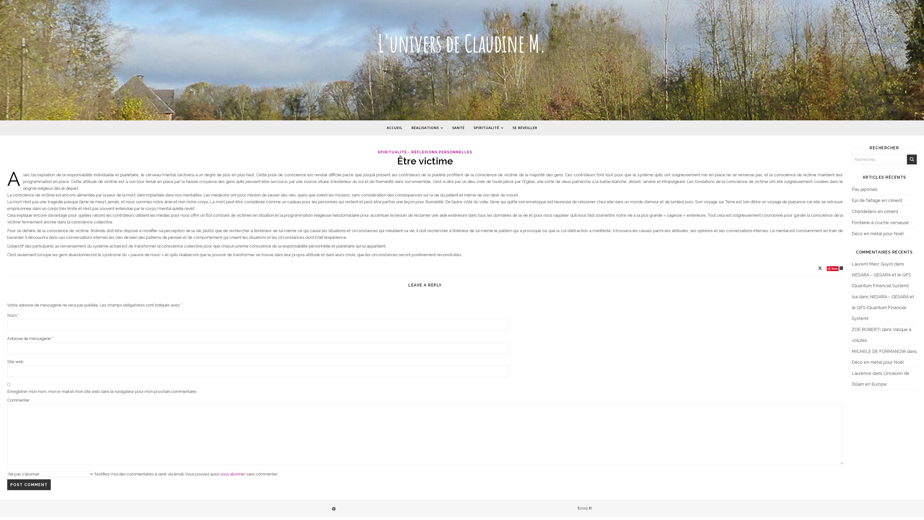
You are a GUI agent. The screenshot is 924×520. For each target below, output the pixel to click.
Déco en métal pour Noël (878, 233)
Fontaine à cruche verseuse (880, 222)
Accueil (395, 127)
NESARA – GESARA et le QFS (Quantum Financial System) (883, 307)
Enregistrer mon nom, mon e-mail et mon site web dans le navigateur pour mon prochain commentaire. (102, 391)
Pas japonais (865, 189)
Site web (15, 361)
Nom (13, 315)
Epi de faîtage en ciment (877, 200)
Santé (458, 127)
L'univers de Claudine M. (462, 43)
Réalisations (425, 127)
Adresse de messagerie (30, 338)
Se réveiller (525, 127)
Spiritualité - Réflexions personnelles (425, 152)
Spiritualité (486, 127)
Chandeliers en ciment (875, 211)
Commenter (18, 400)
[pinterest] (334, 509)
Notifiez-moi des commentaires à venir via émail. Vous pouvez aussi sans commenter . (186, 474)
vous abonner (232, 474)
